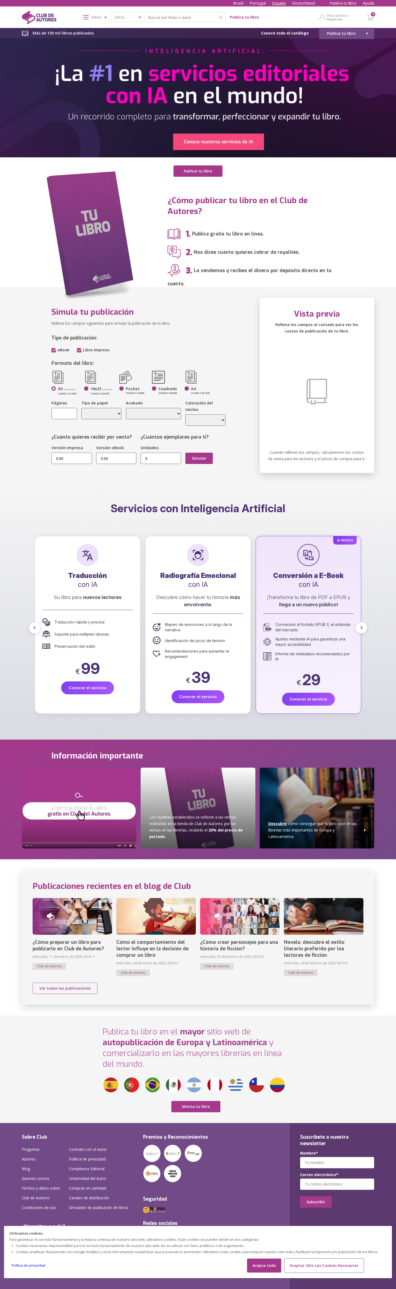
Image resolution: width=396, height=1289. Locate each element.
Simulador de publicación (98, 1207)
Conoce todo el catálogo (285, 33)
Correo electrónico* (319, 1175)
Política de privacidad (28, 1265)
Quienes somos (35, 1178)
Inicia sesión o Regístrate (338, 17)
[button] (35, 628)
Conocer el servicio (87, 696)
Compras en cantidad (87, 1188)
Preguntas (31, 1149)
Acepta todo (264, 1265)
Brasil (238, 3)
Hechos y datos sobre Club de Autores (41, 1193)
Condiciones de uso (39, 1207)
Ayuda (368, 3)
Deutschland (303, 3)
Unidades (150, 447)
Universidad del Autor (87, 1178)
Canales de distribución (89, 1197)
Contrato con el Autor (88, 1149)
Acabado (134, 403)
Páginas (59, 403)
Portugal (258, 3)
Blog (26, 1168)
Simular (199, 458)
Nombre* (309, 1153)
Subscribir (316, 1201)
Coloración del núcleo (199, 406)
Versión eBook (110, 447)
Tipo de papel (94, 403)
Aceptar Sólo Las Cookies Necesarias (324, 1265)
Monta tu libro (196, 1106)
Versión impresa (67, 447)
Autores (29, 1159)
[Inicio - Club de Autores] (39, 18)
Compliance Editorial (87, 1168)
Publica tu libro (342, 3)
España (279, 3)
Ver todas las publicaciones (65, 988)
